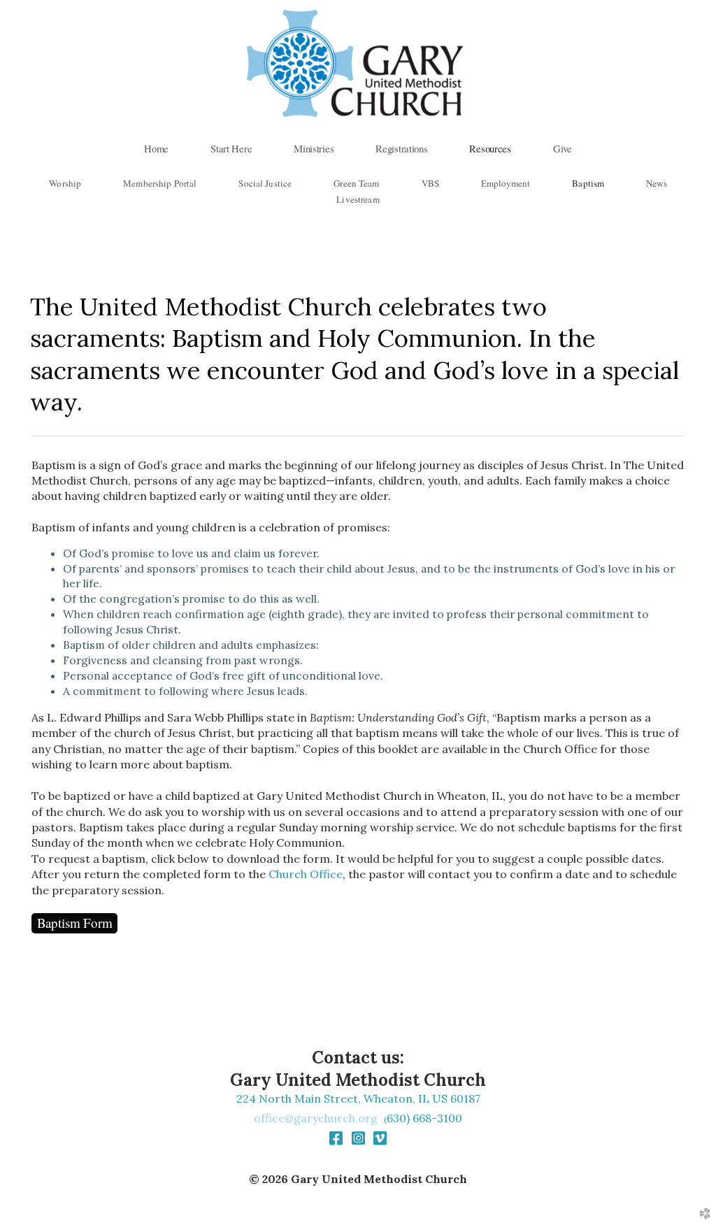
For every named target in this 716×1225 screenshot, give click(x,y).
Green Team (356, 183)
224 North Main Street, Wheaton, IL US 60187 (358, 1098)
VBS (430, 183)
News (656, 183)
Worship (65, 183)
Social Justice (265, 183)
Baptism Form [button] (75, 922)
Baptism (588, 183)
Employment (505, 183)
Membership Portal (159, 183)
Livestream (357, 199)
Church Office (305, 874)
